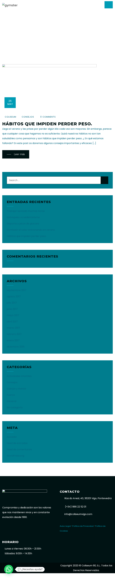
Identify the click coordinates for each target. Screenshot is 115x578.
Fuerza (11, 395)
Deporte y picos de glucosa (23, 223)
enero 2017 (13, 340)
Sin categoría (14, 407)
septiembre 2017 (16, 290)
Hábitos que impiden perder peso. (47, 123)
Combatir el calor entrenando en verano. (31, 230)
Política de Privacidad (83, 526)
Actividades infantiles (19, 376)
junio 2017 (12, 309)
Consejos (28, 116)
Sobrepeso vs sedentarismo (23, 217)
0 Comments (48, 116)
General (11, 401)
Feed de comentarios (19, 449)
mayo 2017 (13, 315)
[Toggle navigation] (109, 4)
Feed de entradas (17, 443)
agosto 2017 (14, 296)
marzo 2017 (13, 328)
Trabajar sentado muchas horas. (26, 211)
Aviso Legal (65, 526)
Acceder (12, 437)
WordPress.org (15, 455)
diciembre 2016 (15, 346)
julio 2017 (12, 302)
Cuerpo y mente (16, 388)
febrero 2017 (14, 334)
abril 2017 (12, 321)
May (10, 102)
